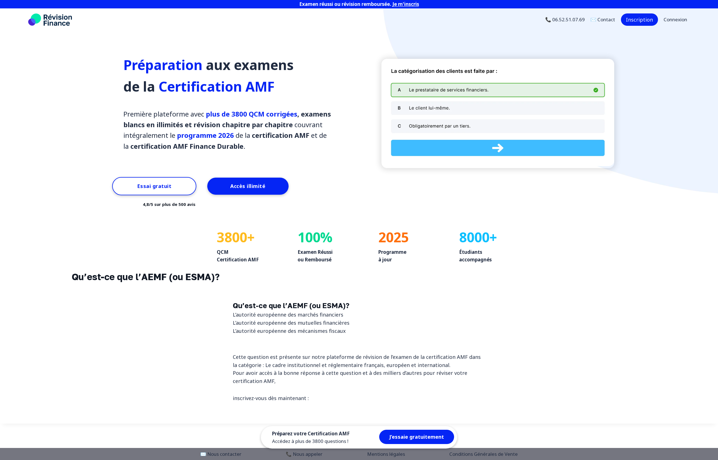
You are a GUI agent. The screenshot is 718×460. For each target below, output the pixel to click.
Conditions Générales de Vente (483, 454)
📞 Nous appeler (304, 454)
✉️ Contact (602, 19)
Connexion (675, 19)
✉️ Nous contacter (220, 454)
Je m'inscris (405, 4)
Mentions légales (386, 454)
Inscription (639, 19)
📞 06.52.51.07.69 (565, 19)
